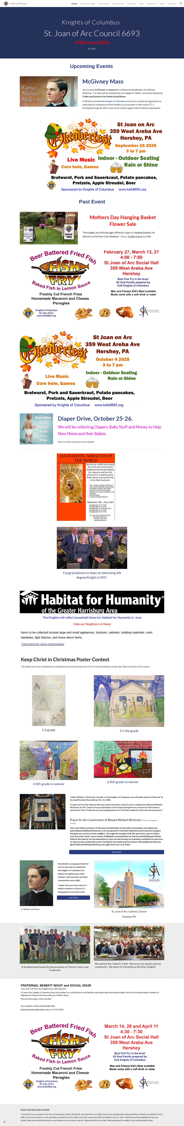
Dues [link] (162, 3)
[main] (92, 32)
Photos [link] (130, 3)
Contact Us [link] (151, 3)
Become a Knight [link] (87, 3)
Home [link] (74, 3)
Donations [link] (172, 3)
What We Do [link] (118, 3)
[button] (181, 4)
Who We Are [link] (103, 3)
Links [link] (141, 3)
